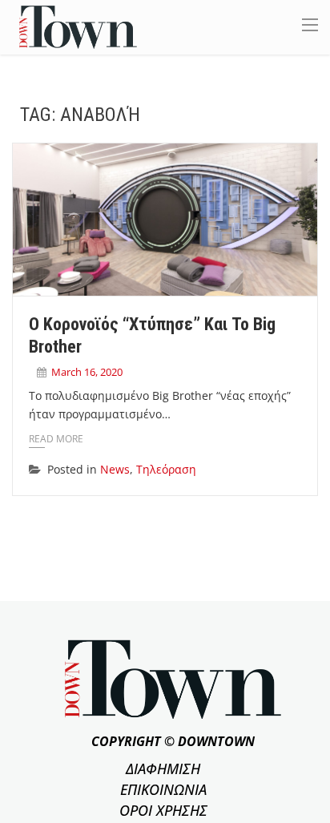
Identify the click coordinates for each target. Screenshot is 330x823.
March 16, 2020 (87, 372)
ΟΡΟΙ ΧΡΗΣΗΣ (163, 810)
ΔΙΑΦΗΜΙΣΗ (163, 768)
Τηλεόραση (166, 469)
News (115, 469)
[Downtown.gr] (78, 26)
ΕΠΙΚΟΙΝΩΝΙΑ (163, 789)
